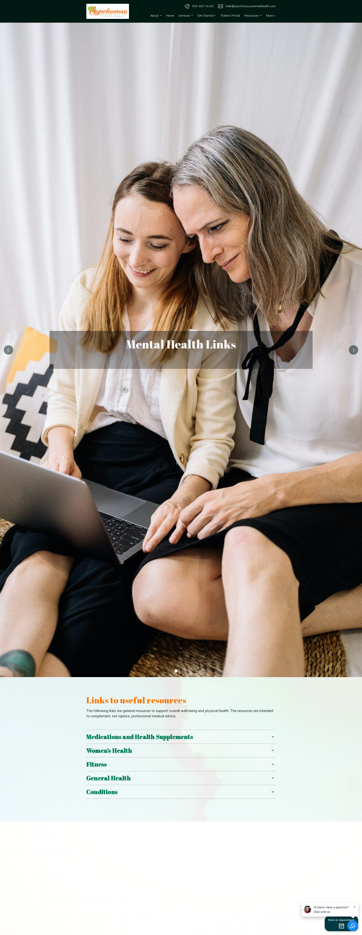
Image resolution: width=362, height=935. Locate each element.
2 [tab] (181, 670)
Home (170, 15)
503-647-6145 (202, 6)
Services (184, 15)
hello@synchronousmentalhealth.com (250, 6)
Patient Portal (230, 15)
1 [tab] (176, 670)
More (270, 15)
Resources (251, 15)
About (154, 15)
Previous (8, 350)
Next (353, 350)
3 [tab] (185, 670)
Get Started (205, 15)
